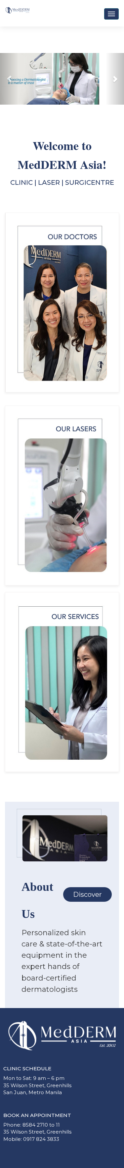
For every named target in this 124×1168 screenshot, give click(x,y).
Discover (87, 894)
